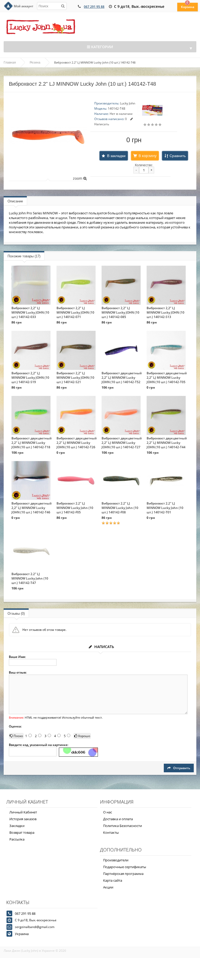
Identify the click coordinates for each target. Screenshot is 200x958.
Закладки (16, 825)
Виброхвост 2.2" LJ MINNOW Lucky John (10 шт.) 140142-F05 (75, 507)
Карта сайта (112, 880)
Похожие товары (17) (24, 256)
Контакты (111, 832)
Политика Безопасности (122, 825)
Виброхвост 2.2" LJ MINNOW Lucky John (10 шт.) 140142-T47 (29, 578)
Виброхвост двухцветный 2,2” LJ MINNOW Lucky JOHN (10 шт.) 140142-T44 (167, 442)
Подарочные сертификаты (124, 866)
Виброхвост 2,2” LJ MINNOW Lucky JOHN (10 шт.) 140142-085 (120, 312)
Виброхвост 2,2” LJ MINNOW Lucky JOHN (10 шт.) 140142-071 (75, 312)
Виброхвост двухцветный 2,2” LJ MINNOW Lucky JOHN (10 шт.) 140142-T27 (122, 442)
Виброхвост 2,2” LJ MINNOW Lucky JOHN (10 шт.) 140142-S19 (30, 377)
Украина (22, 933)
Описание (15, 201)
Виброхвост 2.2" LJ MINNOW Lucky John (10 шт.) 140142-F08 (120, 507)
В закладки (116, 156)
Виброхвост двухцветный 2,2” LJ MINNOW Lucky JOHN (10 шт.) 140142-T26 (77, 442)
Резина (35, 62)
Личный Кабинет (23, 812)
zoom (78, 178)
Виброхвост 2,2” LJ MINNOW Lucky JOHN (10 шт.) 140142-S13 (165, 312)
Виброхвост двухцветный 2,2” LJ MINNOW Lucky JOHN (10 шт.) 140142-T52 (122, 377)
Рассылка (16, 839)
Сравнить (178, 156)
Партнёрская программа (123, 873)
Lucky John (127, 103)
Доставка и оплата (118, 819)
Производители (115, 860)
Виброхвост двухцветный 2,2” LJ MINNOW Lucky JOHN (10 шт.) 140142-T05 (167, 377)
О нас (107, 812)
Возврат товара (21, 832)
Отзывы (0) (16, 613)
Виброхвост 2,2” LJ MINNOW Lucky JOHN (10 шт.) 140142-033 (30, 312)
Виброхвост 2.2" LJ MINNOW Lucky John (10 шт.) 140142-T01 (165, 507)
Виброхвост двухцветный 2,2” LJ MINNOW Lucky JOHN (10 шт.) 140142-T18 (31, 442)
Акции (108, 887)
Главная (10, 62)
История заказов (22, 819)
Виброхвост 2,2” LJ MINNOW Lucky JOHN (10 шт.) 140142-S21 (75, 377)
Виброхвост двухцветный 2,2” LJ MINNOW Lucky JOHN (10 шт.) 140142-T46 (31, 507)
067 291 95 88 (94, 6)
